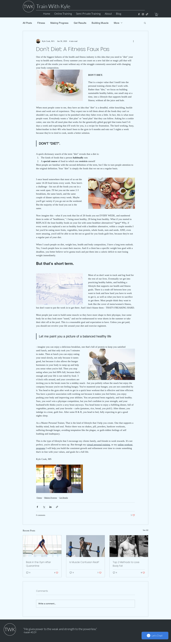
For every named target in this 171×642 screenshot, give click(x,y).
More (116, 22)
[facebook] (139, 14)
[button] (157, 14)
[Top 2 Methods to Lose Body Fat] (129, 546)
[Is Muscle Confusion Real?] (85, 546)
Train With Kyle (53, 6)
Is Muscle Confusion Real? (84, 562)
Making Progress (59, 22)
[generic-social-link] (147, 14)
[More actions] (133, 41)
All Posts (27, 22)
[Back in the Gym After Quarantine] (42, 546)
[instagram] (143, 14)
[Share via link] (57, 507)
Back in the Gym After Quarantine (38, 563)
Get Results (80, 22)
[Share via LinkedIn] (50, 507)
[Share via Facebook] (37, 507)
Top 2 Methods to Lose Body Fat (126, 563)
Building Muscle (100, 22)
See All (145, 530)
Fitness (41, 22)
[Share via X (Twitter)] (44, 507)
